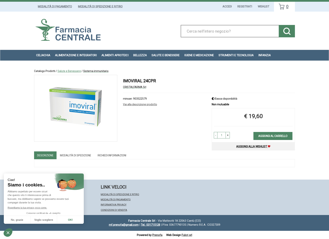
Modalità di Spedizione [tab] (75, 155)
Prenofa (157, 235)
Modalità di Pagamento (55, 6)
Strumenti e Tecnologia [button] (236, 55)
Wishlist (263, 6)
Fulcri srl (187, 235)
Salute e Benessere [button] (166, 55)
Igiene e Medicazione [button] (199, 55)
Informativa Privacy (113, 204)
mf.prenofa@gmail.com (124, 224)
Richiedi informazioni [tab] (112, 155)
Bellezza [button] (140, 55)
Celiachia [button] (43, 55)
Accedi (227, 6)
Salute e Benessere (69, 71)
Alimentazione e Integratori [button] (76, 55)
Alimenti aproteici (115, 55)
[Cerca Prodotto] (287, 31)
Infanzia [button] (264, 55)
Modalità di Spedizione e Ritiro (100, 6)
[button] (215, 135)
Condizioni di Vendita (114, 210)
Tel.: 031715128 (150, 224)
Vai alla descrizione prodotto (140, 104)
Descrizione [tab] (45, 155)
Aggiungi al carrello (272, 135)
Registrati (244, 6)
